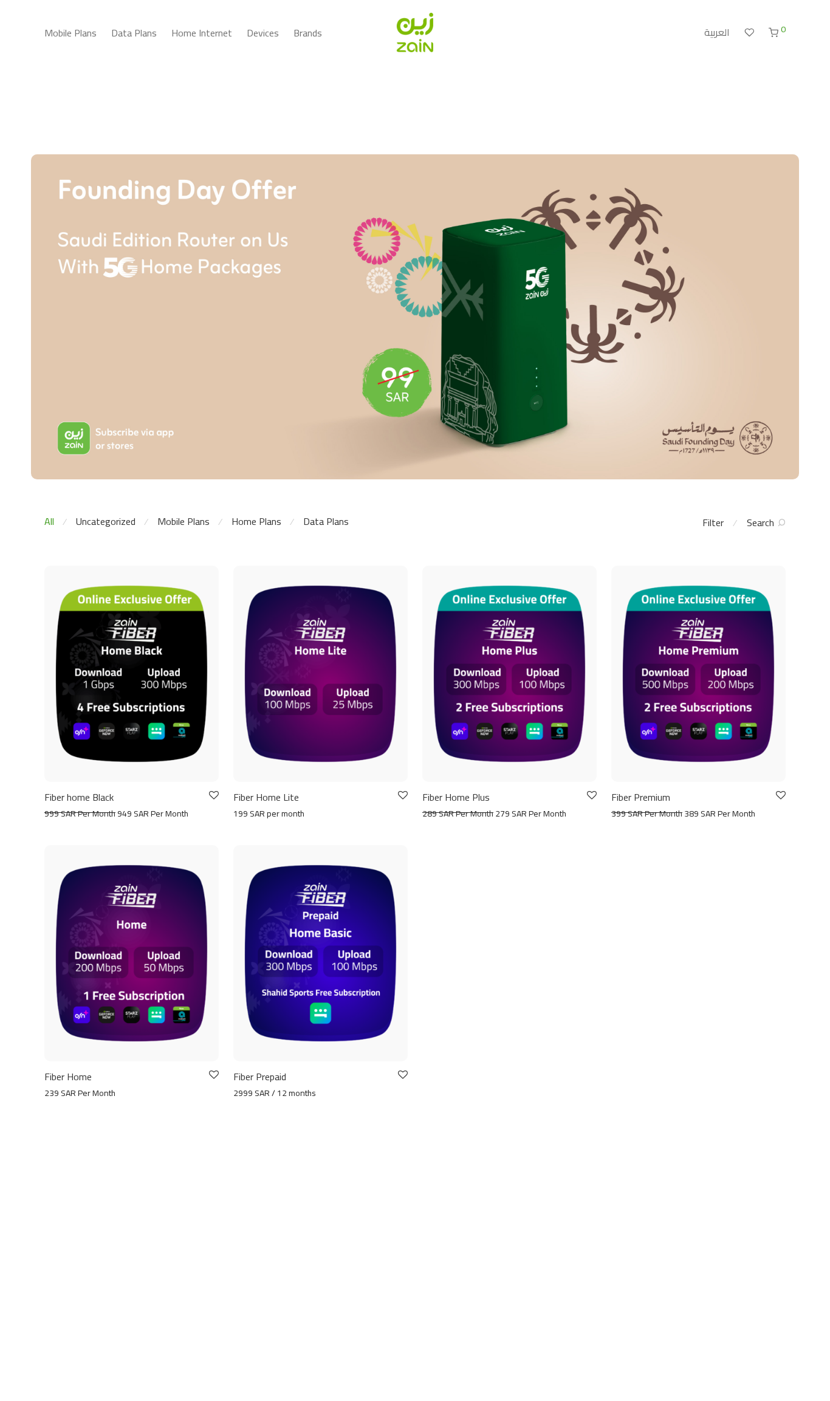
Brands (307, 33)
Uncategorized (105, 521)
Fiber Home (68, 1076)
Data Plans (134, 33)
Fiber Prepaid (259, 1076)
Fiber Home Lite (266, 797)
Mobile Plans (70, 33)
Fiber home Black (79, 797)
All (49, 521)
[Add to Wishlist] (213, 795)
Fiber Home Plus (456, 797)
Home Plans (256, 521)
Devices (263, 33)
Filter (713, 522)
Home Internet (201, 33)
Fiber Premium (640, 797)
